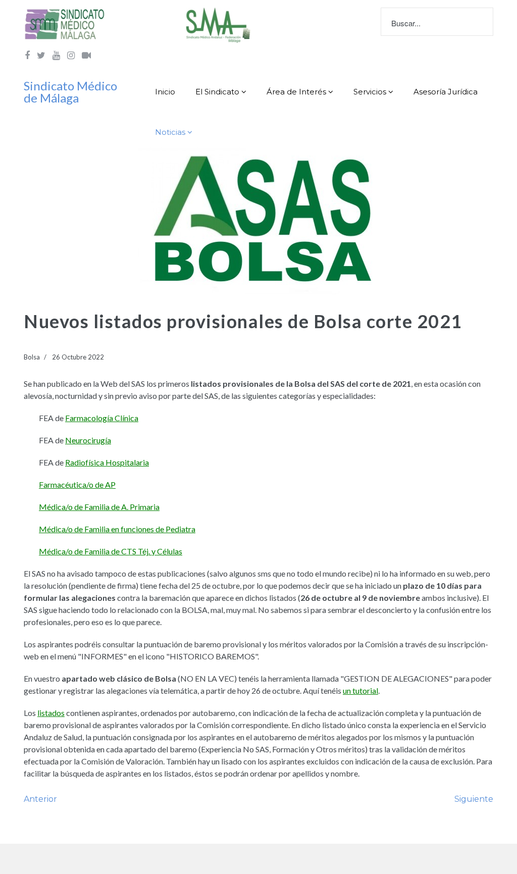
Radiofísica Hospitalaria (107, 462)
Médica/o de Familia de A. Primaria (99, 506)
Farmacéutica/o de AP (77, 484)
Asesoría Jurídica (445, 91)
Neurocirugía (88, 440)
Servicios (369, 91)
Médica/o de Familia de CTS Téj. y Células (110, 551)
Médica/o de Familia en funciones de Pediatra (117, 529)
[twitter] (41, 55)
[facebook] (27, 55)
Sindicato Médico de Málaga (70, 92)
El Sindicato (217, 91)
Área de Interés (296, 91)
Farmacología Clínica (101, 418)
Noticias (170, 132)
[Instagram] (71, 55)
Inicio (165, 91)
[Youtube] (56, 55)
